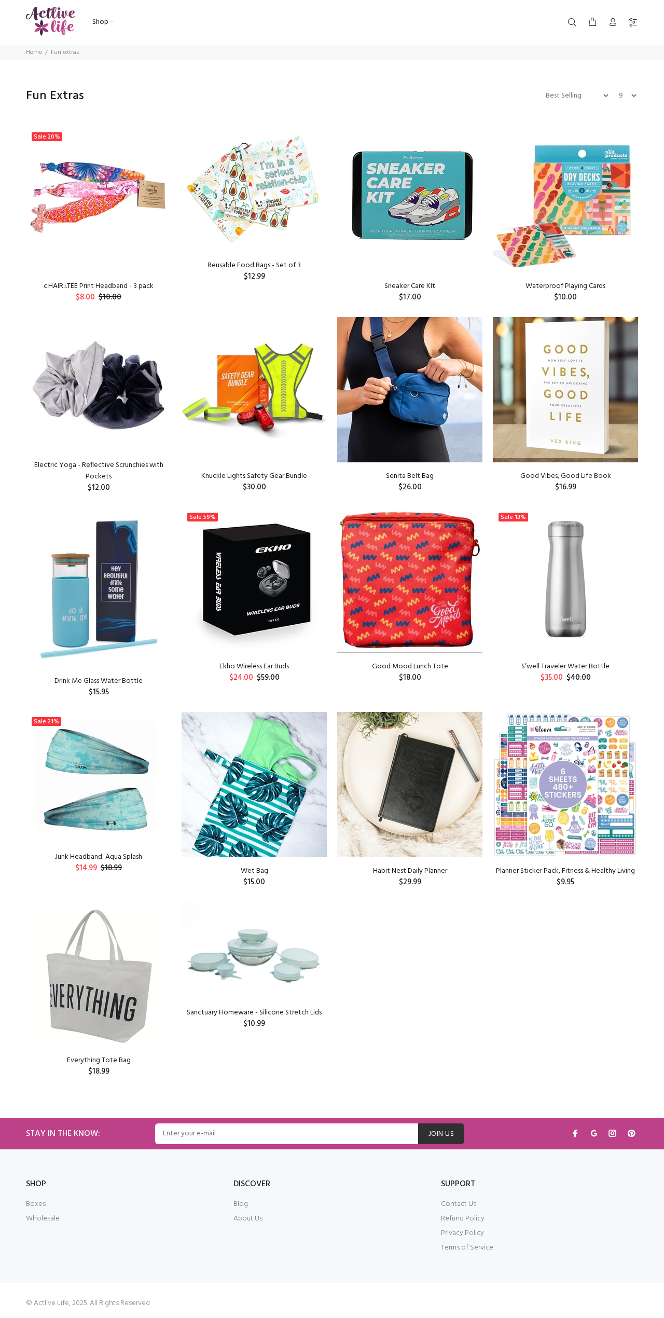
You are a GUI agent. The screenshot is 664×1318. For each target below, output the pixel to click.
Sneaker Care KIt (409, 286)
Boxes (36, 1204)
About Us (247, 1219)
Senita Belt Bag (410, 476)
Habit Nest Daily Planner (410, 871)
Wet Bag (254, 871)
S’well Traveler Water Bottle (565, 666)
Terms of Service (467, 1248)
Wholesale (43, 1219)
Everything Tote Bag (99, 1060)
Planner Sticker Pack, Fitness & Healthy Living (565, 871)
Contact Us (458, 1204)
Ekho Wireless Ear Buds (254, 666)
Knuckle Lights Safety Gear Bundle (254, 476)
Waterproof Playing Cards (565, 286)
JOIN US (441, 1134)
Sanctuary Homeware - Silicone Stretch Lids (254, 1013)
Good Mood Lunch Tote (410, 666)
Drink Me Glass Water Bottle (98, 681)
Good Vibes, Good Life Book (565, 476)
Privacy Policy (462, 1233)
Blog (240, 1204)
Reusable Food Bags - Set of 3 (254, 265)
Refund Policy (463, 1219)
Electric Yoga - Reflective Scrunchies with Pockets (98, 471)
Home (34, 52)
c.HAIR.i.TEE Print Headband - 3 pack (99, 286)
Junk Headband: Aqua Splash (98, 857)
